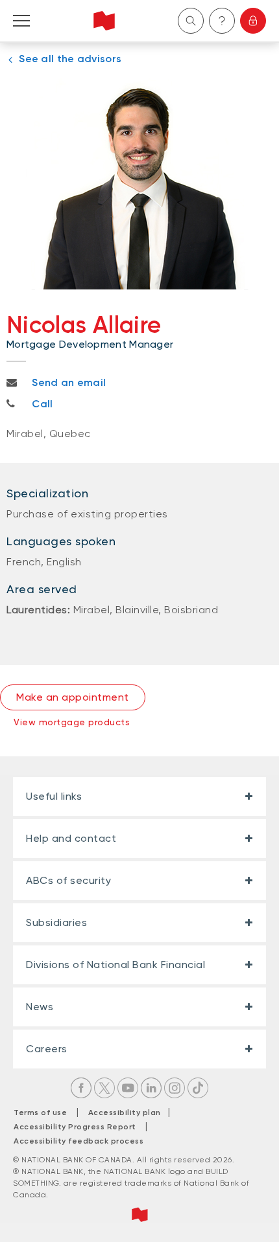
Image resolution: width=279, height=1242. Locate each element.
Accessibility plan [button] (128, 1112)
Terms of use (40, 1112)
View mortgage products (72, 722)
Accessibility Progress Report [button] (75, 1126)
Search (191, 21)
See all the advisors (70, 58)
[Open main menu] (21, 21)
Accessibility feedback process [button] (78, 1141)
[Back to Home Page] (104, 20)
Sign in (253, 21)
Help (222, 21)
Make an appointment (72, 697)
